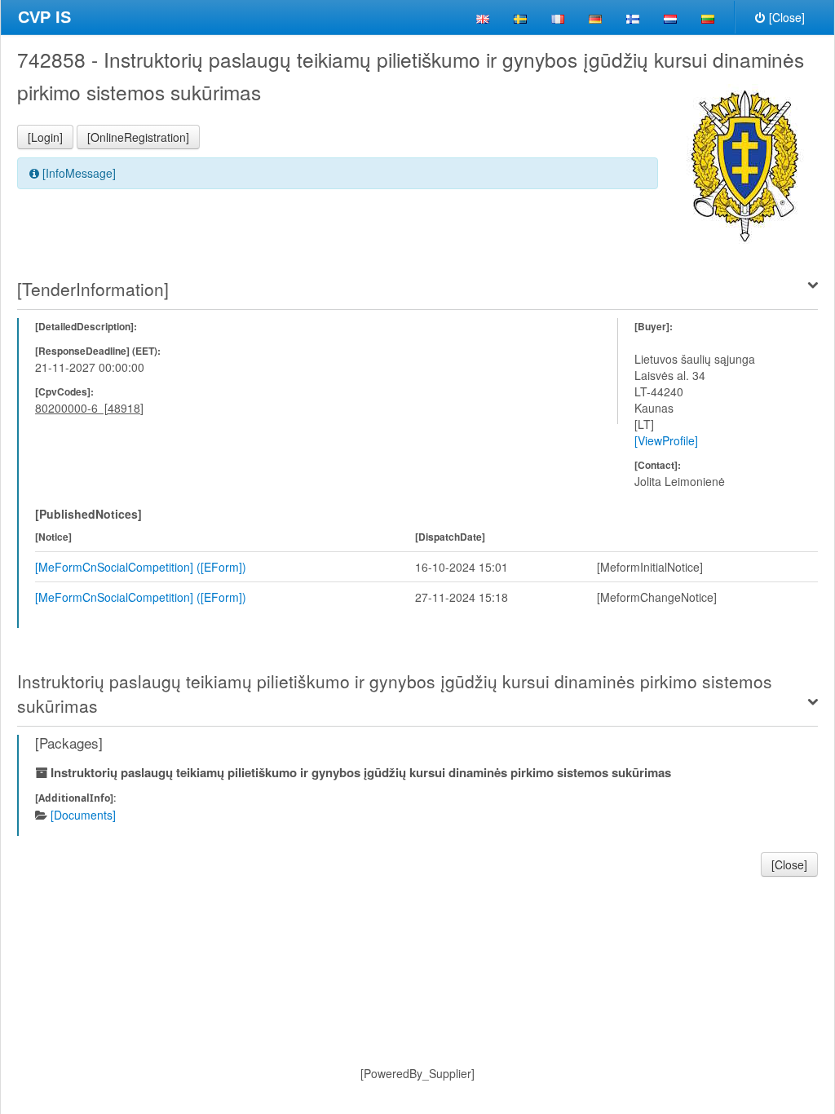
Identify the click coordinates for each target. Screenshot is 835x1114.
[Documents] (83, 815)
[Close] (787, 17)
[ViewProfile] (666, 440)
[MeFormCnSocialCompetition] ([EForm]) (140, 567)
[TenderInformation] (93, 288)
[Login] (45, 137)
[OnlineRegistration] (138, 137)
